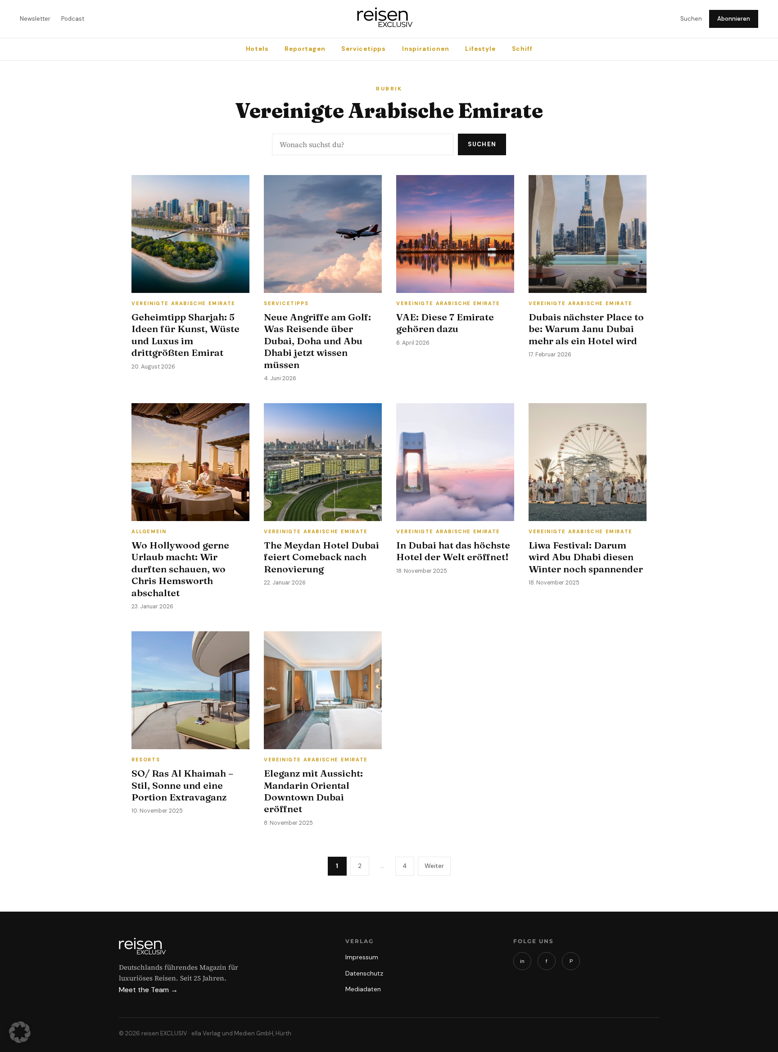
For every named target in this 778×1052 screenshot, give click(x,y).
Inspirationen (425, 49)
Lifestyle (480, 49)
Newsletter (35, 18)
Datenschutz (364, 973)
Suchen (691, 18)
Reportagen (305, 49)
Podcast (72, 18)
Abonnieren (733, 18)
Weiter (434, 866)
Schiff (522, 49)
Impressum (361, 957)
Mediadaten (363, 989)
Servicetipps (363, 49)
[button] (20, 1032)
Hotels (257, 49)
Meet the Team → (148, 989)
